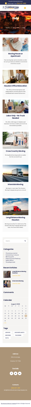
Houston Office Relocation (15, 86)
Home (8, 28)
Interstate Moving (15, 184)
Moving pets (10, 257)
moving (8, 335)
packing (18, 335)
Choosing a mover (11, 253)
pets (7, 338)
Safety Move (10, 260)
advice (7, 332)
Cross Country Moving (15, 151)
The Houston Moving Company (8, 403)
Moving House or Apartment (15, 55)
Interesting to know (12, 255)
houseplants (19, 332)
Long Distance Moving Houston (15, 218)
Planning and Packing (13, 258)
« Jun (4, 323)
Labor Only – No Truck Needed (15, 117)
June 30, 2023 (16, 275)
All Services (16, 28)
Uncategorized (10, 262)
